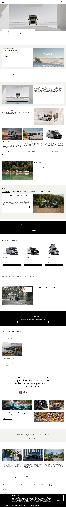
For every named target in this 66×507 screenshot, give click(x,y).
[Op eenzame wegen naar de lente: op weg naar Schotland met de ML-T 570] (12, 349)
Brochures (35, 488)
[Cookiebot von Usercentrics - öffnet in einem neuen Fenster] (6, 505)
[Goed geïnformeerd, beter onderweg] (54, 455)
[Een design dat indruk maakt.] (33, 134)
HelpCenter (35, 490)
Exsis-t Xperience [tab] (41, 191)
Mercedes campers (4, 485)
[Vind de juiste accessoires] (12, 455)
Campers (15, 1)
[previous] (2, 154)
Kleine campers (4, 490)
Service (35, 1)
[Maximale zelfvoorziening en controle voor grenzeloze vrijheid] (12, 134)
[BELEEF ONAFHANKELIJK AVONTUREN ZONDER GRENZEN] (48, 203)
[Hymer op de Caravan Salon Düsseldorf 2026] (48, 57)
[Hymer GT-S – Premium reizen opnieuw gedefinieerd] (17, 94)
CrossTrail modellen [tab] (15, 191)
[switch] (24, 505)
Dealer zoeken (36, 485)
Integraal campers (4, 489)
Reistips (31, 1)
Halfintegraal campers (5, 488)
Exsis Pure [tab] (48, 191)
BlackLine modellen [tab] (23, 191)
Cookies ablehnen (58, 500)
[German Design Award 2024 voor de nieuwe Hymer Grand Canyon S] (17, 295)
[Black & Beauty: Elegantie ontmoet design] (54, 134)
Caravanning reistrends (21, 488)
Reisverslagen (20, 484)
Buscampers (21, 1)
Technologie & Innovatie (5, 493)
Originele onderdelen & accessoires (39, 484)
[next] (63, 306)
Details (41, 505)
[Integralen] (12, 250)
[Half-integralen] (33, 250)
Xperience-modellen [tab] (32, 191)
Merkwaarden (51, 484)
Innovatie (26, 1)
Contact (35, 489)
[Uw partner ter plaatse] (33, 455)
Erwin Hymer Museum (52, 485)
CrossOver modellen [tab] (6, 191)
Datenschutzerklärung (45, 500)
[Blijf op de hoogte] (17, 170)
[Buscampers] (54, 250)
